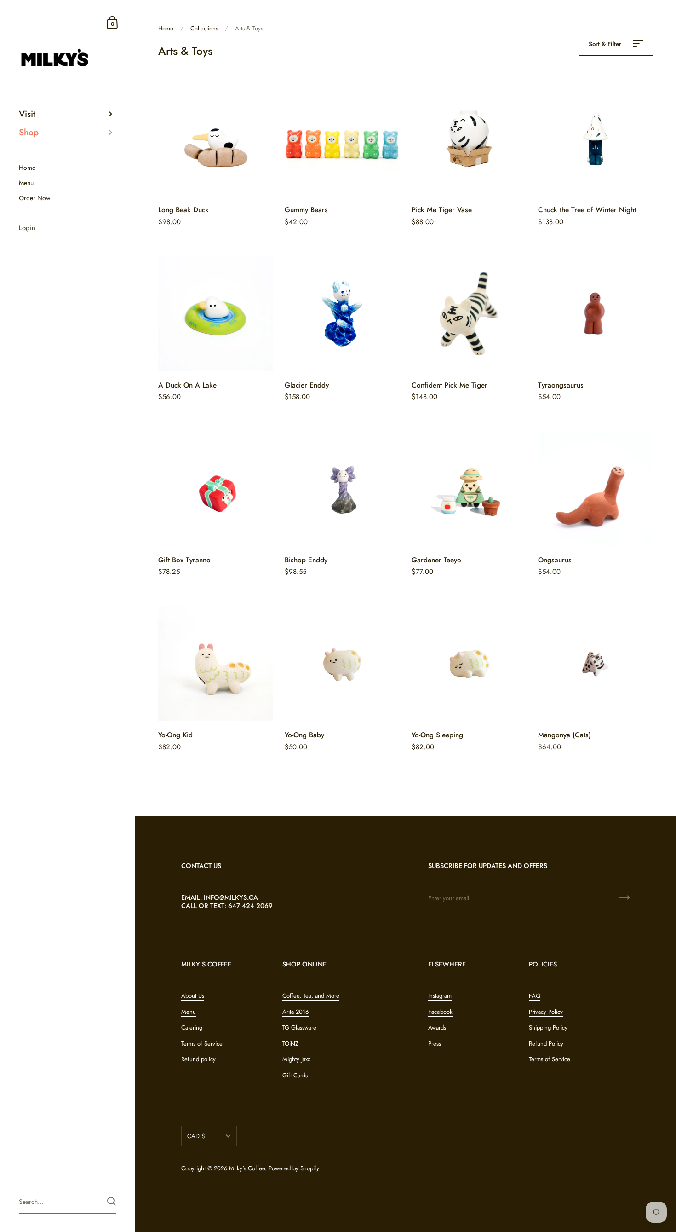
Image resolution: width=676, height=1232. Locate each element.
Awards (437, 1027)
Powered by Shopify (294, 1168)
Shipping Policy (548, 1027)
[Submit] (624, 900)
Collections (204, 28)
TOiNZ (290, 1043)
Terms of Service (202, 1043)
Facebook (440, 1011)
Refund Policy (546, 1043)
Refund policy (198, 1059)
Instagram (440, 995)
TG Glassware (299, 1027)
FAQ (534, 995)
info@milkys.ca (231, 897)
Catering (191, 1027)
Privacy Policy (546, 1011)
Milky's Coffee (247, 1168)
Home (165, 28)
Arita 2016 (295, 1011)
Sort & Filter (606, 44)
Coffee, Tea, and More (310, 995)
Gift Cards (295, 1075)
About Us (192, 995)
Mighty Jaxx (296, 1059)
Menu (188, 1011)
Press (434, 1043)
